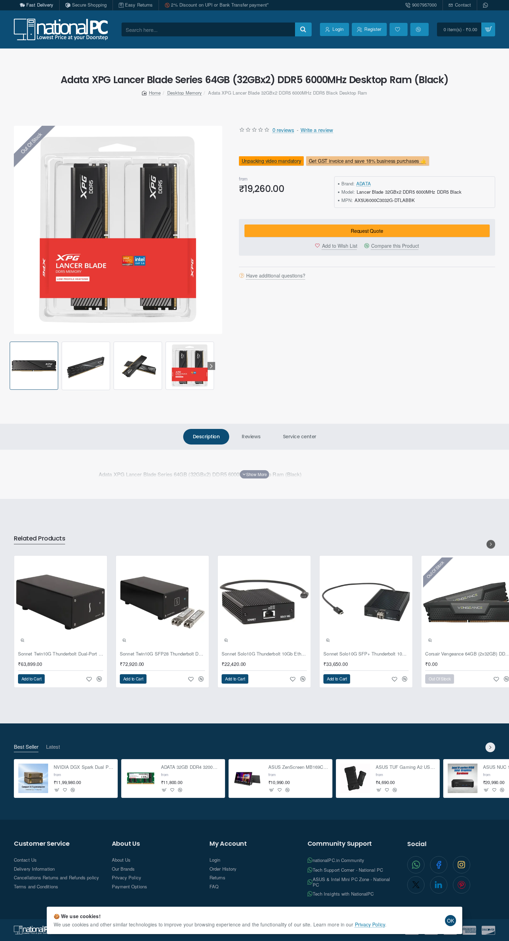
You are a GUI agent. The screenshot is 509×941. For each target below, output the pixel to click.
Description (206, 436)
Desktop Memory (184, 92)
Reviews (251, 436)
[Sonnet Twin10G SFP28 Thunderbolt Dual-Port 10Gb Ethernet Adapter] (162, 602)
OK (450, 920)
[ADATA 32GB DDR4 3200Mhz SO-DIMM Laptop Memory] (140, 778)
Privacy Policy (370, 924)
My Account (228, 843)
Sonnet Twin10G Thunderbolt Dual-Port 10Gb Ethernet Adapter (60, 654)
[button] (11, 366)
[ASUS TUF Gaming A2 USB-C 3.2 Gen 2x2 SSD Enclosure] (355, 778)
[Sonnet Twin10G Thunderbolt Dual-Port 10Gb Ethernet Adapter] (60, 602)
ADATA (363, 183)
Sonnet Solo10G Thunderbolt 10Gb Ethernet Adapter (264, 654)
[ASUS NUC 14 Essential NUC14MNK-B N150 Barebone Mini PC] (462, 778)
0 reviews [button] (284, 129)
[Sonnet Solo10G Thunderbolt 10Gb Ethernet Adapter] (264, 602)
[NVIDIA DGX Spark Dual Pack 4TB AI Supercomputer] (33, 778)
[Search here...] (303, 29)
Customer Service (42, 843)
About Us (126, 843)
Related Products (39, 539)
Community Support (339, 843)
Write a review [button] (317, 129)
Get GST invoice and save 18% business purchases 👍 (367, 160)
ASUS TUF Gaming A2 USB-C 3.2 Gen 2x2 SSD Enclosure (406, 767)
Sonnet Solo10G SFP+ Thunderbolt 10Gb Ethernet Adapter (366, 654)
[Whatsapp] (486, 5)
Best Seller (26, 747)
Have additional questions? (275, 275)
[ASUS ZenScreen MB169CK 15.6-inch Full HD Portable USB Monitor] (248, 778)
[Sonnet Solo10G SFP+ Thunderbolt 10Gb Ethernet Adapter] (366, 602)
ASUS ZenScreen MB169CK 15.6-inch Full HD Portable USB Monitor (298, 767)
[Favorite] (399, 29)
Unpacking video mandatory (271, 160)
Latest (53, 747)
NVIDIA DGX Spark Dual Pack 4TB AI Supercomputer (84, 767)
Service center (299, 436)
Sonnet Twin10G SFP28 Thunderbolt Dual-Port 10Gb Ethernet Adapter (162, 654)
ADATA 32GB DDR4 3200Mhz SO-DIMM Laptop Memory (191, 767)
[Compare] (419, 29)
